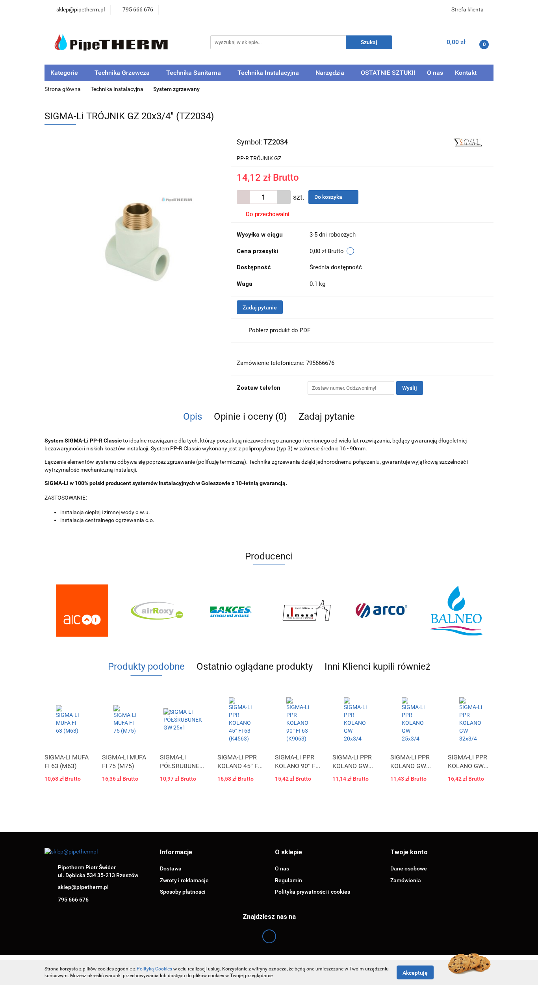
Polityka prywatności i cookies (312, 892)
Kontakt (466, 72)
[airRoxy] (156, 610)
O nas (435, 72)
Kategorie (65, 72)
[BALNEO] (456, 610)
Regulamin (288, 880)
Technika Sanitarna (194, 72)
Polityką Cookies (154, 969)
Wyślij (409, 388)
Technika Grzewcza (123, 72)
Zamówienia (405, 880)
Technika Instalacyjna (269, 72)
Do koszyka (328, 197)
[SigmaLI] (467, 141)
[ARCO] (381, 610)
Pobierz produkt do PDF (279, 330)
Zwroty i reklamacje (184, 880)
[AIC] (82, 610)
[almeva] (306, 610)
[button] (176, 852)
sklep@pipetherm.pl (83, 887)
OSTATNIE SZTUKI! (388, 72)
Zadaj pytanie (260, 307)
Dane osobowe (408, 868)
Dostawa (171, 868)
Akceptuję (415, 972)
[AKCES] (231, 610)
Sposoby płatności (183, 892)
